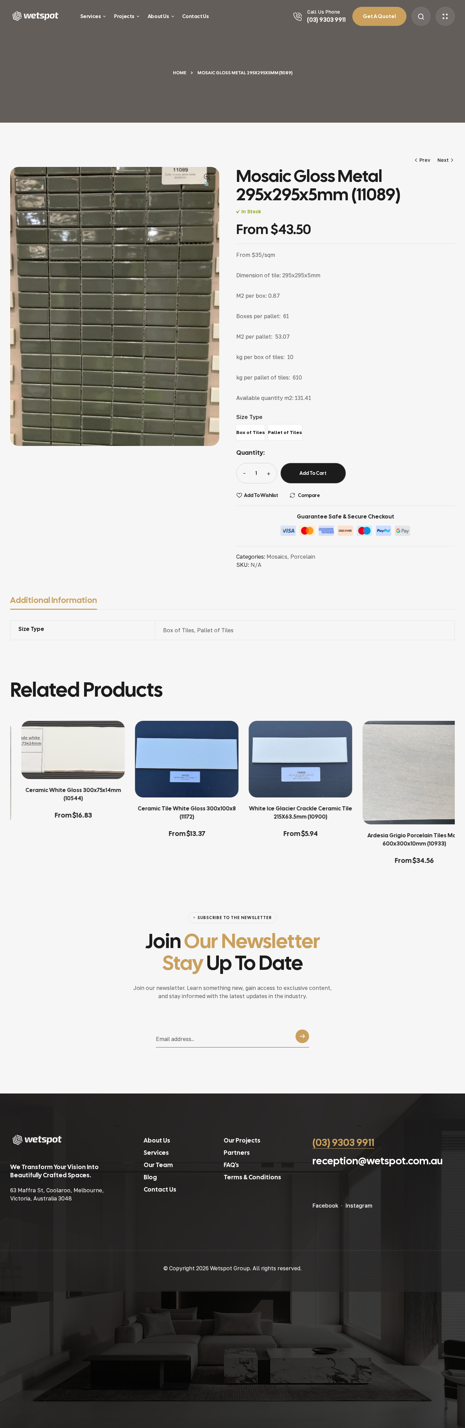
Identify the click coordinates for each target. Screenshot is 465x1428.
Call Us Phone (323, 12)
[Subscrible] (302, 1038)
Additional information (53, 600)
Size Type (249, 417)
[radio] (250, 432)
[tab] (57, 600)
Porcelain (302, 556)
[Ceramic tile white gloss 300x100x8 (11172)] (175, 759)
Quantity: (250, 452)
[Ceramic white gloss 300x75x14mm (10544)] (62, 750)
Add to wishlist (261, 495)
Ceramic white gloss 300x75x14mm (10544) (62, 794)
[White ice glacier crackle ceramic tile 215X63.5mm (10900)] (289, 759)
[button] (207, 181)
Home (179, 73)
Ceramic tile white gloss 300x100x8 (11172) (176, 812)
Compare (309, 495)
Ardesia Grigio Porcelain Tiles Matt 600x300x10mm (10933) (403, 839)
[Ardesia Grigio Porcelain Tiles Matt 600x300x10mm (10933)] (403, 772)
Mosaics (277, 556)
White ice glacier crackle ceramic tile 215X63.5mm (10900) (289, 812)
